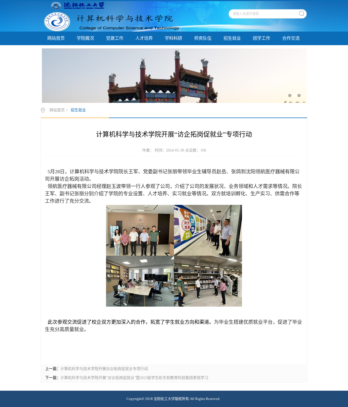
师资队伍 (203, 38)
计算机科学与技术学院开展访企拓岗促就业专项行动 (104, 369)
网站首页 (56, 38)
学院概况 (85, 38)
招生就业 (232, 38)
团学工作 (261, 38)
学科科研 (173, 38)
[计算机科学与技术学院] (110, 16)
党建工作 (114, 38)
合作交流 (291, 38)
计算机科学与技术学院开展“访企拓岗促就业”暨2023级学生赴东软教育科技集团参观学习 (134, 378)
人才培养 (144, 38)
